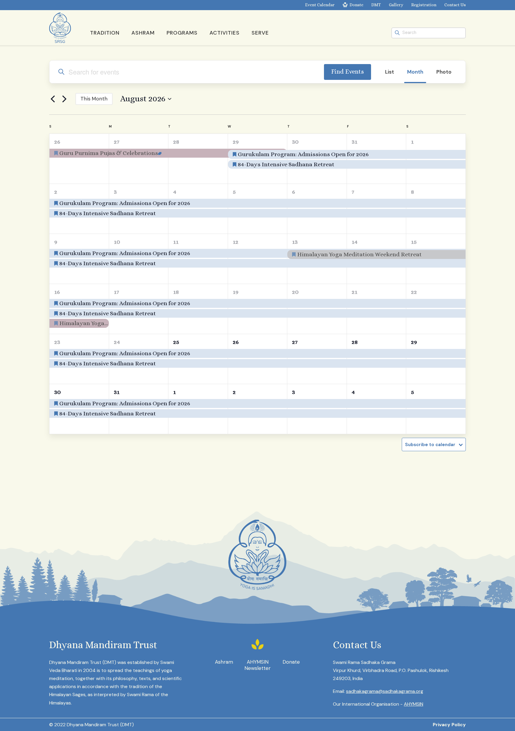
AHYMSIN (413, 704)
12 (235, 241)
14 (355, 241)
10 (117, 241)
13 (295, 241)
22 (414, 291)
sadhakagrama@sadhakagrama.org (384, 691)
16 (57, 291)
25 (176, 342)
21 (354, 291)
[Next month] (64, 99)
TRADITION (105, 33)
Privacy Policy (449, 724)
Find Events (347, 71)
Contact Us (455, 4)
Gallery (396, 4)
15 (414, 241)
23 (57, 342)
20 (295, 291)
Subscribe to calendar (430, 445)
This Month (94, 98)
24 (117, 342)
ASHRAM (143, 33)
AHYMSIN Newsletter (257, 665)
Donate (356, 4)
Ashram (224, 662)
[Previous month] (52, 99)
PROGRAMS (182, 33)
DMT (376, 4)
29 (236, 141)
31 (354, 141)
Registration (423, 4)
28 (176, 141)
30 (295, 141)
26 (57, 141)
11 (176, 241)
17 (116, 291)
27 (116, 141)
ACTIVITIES (225, 33)
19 (235, 291)
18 (176, 291)
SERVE (260, 33)
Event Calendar (320, 4)
